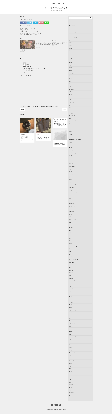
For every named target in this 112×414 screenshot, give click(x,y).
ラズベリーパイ (73, 310)
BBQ (70, 62)
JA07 (70, 142)
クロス (70, 328)
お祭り (70, 379)
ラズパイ (71, 288)
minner (71, 384)
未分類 (70, 45)
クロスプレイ (72, 350)
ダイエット (72, 195)
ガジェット (72, 110)
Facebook (24, 22)
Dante (70, 304)
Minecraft (71, 203)
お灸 (70, 198)
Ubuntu (71, 278)
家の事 (70, 123)
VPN (70, 347)
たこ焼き (71, 155)
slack (70, 134)
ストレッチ (72, 344)
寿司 (70, 86)
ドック (70, 158)
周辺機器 (71, 179)
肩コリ (70, 238)
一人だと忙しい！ (23, 49)
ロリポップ (72, 280)
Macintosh (71, 296)
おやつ (70, 254)
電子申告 (71, 190)
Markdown (71, 201)
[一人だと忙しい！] (27, 44)
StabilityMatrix (72, 145)
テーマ (70, 312)
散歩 (70, 395)
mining (70, 363)
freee (70, 147)
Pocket (41, 22)
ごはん (70, 232)
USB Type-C (72, 115)
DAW (70, 368)
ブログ (49, 3)
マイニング (72, 235)
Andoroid (71, 211)
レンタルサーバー (73, 259)
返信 (24, 72)
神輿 (70, 65)
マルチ (70, 286)
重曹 (70, 318)
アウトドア (72, 355)
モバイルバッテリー (74, 73)
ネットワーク (72, 75)
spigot (70, 243)
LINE (47, 22)
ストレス (71, 126)
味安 (70, 251)
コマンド (71, 299)
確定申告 (71, 169)
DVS (70, 326)
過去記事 (30, 25)
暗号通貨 (71, 113)
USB (70, 387)
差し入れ (71, 174)
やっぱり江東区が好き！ (56, 8)
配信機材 (71, 392)
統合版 (70, 307)
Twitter (30, 22)
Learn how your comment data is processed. (48, 106)
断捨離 (70, 67)
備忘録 (59, 3)
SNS (70, 374)
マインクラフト (73, 182)
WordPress (71, 248)
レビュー (54, 3)
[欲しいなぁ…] (60, 43)
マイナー (71, 342)
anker (70, 214)
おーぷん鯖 (72, 206)
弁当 (70, 294)
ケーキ (70, 129)
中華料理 (71, 131)
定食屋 (70, 315)
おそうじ (71, 339)
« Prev (22, 109)
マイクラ (71, 34)
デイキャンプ (72, 336)
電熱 (70, 366)
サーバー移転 (72, 323)
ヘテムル (71, 302)
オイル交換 (72, 102)
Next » (64, 109)
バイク (70, 376)
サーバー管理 (73, 37)
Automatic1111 (72, 187)
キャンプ (71, 291)
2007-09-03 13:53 (27, 66)
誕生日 (70, 107)
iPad (70, 240)
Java (70, 224)
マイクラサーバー (73, 246)
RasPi (70, 331)
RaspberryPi (72, 352)
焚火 (70, 83)
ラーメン (71, 275)
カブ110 (71, 163)
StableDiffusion (72, 166)
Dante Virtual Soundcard (75, 139)
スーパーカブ (72, 121)
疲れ (70, 105)
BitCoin (71, 70)
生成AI (70, 209)
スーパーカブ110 (73, 185)
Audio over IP (72, 97)
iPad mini (71, 262)
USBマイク (72, 371)
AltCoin (71, 91)
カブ (70, 99)
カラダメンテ (72, 219)
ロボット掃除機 (73, 193)
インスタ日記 (73, 32)
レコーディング (73, 78)
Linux (70, 320)
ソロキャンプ (72, 358)
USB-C (71, 94)
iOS (70, 222)
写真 (63, 3)
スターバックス (73, 360)
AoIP (70, 118)
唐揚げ (70, 272)
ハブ (70, 137)
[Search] (90, 18)
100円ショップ (72, 153)
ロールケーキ (72, 150)
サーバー (71, 264)
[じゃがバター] (44, 44)
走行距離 (71, 89)
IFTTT (70, 230)
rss (70, 267)
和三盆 (70, 171)
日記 (70, 334)
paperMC (71, 227)
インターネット (73, 390)
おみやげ (71, 382)
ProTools (71, 270)
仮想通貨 (71, 256)
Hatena (35, 22)
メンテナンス (72, 81)
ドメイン (71, 283)
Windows (71, 216)
